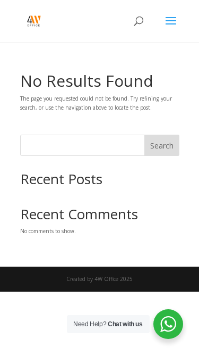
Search (162, 146)
